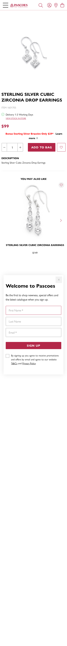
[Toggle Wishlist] (61, 185)
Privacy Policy (29, 363)
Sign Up (33, 345)
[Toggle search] (41, 5)
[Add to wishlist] (61, 147)
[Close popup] (59, 280)
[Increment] (20, 147)
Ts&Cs (14, 363)
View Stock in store (16, 118)
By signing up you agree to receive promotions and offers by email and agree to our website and (35, 359)
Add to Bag (41, 147)
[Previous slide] (6, 220)
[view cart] (62, 5)
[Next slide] (61, 220)
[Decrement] (4, 147)
